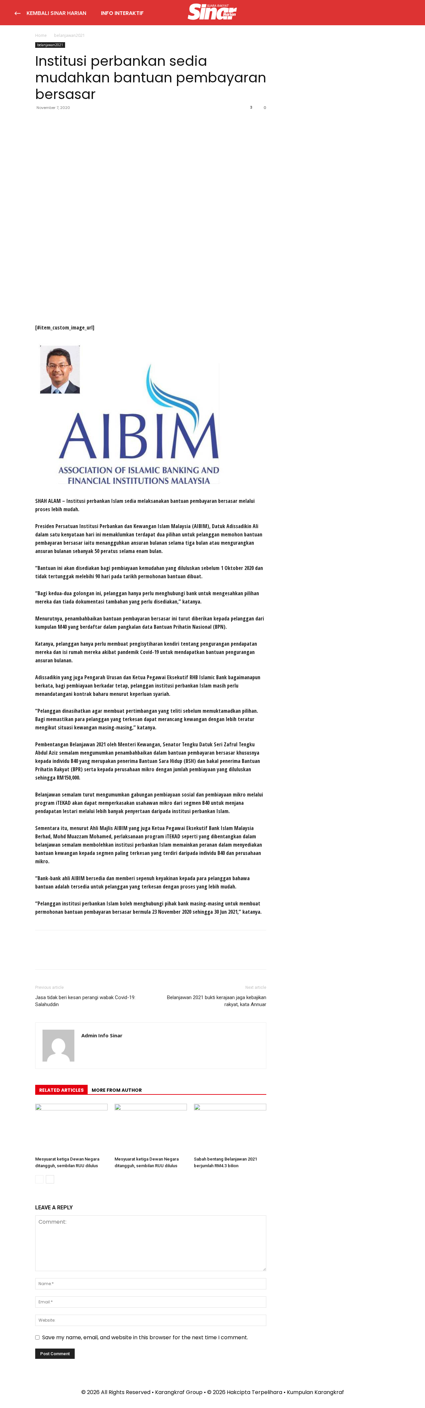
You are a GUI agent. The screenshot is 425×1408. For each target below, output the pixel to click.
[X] (57, 122)
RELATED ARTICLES (61, 1090)
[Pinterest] (72, 122)
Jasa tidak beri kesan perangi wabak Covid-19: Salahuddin (85, 1000)
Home (41, 35)
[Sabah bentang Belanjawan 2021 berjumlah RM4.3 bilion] (230, 1129)
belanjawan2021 (50, 45)
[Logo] (212, 12)
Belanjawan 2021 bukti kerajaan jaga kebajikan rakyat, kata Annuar (216, 1000)
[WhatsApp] (87, 122)
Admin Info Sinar (102, 1035)
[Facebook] (41, 122)
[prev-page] (39, 1179)
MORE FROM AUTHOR (117, 1090)
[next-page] (50, 1179)
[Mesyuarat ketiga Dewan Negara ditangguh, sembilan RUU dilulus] (71, 1129)
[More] (103, 122)
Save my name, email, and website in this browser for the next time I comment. (145, 1337)
